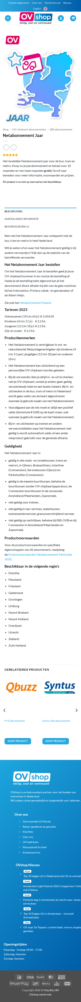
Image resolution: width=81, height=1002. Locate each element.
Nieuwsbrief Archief (35, 847)
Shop (6, 129)
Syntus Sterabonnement (56, 720)
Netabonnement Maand (35, 302)
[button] (8, 18)
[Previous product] (13, 147)
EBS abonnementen (61, 129)
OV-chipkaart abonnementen (29, 129)
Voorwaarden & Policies (37, 821)
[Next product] (6, 147)
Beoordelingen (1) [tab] (17, 226)
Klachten (28, 831)
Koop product (18, 741)
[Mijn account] (61, 18)
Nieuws (67, 2)
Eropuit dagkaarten (18, 2)
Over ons (37, 2)
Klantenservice (52, 2)
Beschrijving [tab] (13, 211)
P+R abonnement (15, 720)
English (37, 8)
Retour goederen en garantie (39, 826)
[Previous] (4, 718)
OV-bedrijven (30, 842)
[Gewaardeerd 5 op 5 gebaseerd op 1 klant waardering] (40, 154)
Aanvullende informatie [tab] (22, 218)
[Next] (76, 718)
